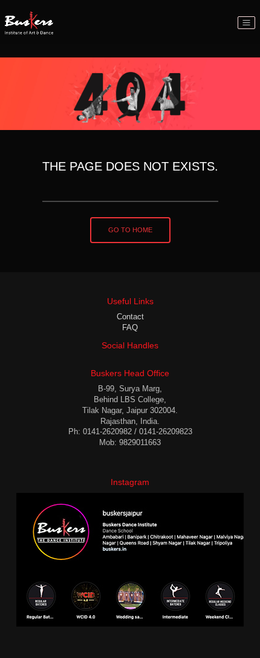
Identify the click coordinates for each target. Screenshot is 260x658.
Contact (130, 316)
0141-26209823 (165, 431)
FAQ (130, 327)
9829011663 (140, 442)
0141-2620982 (107, 431)
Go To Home (130, 229)
